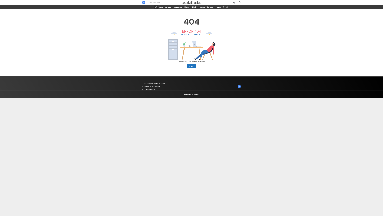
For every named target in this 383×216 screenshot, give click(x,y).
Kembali (191, 66)
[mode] (234, 2)
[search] (240, 2)
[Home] (156, 7)
